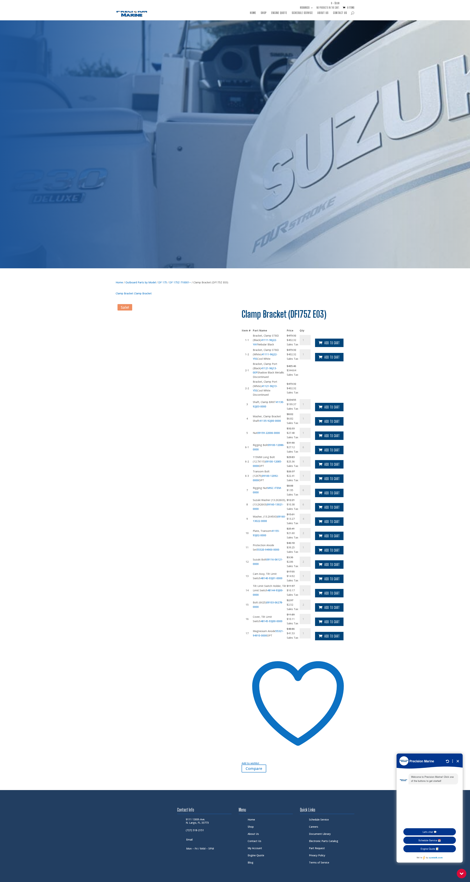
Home (253, 13)
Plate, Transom (262, 531)
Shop (264, 13)
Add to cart (332, 343)
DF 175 (162, 282)
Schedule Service (302, 13)
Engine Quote (279, 13)
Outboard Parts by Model (140, 282)
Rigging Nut (260, 488)
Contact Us (340, 13)
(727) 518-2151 (195, 830)
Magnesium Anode (264, 631)
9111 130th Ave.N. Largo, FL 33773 (197, 821)
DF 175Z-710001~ (180, 282)
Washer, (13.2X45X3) (265, 516)
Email (189, 839)
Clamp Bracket (125, 293)
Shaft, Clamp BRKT (264, 402)
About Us (322, 13)
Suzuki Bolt (259, 559)
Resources (305, 7)
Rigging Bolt (260, 445)
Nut (255, 433)
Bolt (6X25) (259, 602)
